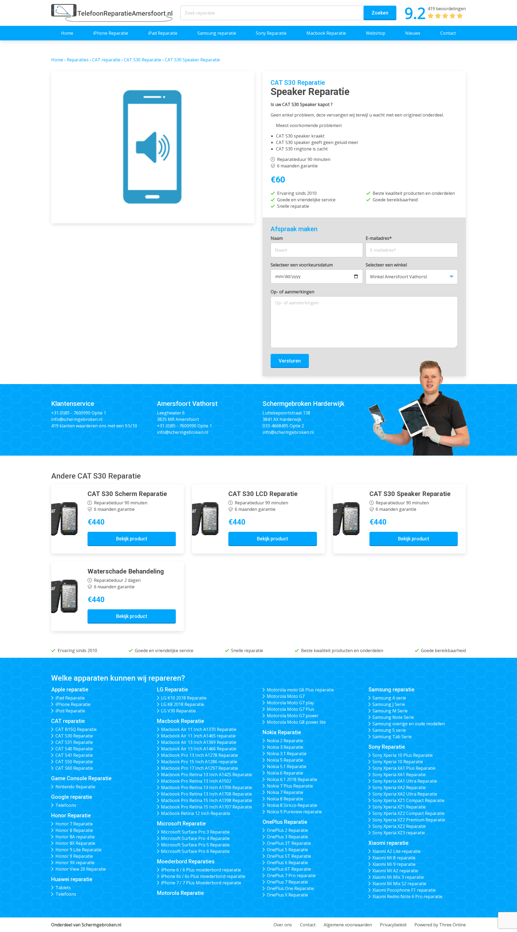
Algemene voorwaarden (348, 925)
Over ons (283, 925)
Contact (448, 33)
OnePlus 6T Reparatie (289, 869)
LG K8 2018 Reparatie (182, 704)
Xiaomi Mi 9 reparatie (393, 864)
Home (67, 33)
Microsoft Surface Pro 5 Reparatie (195, 845)
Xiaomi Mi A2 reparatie (395, 871)
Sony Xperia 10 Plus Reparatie (402, 755)
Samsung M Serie (390, 711)
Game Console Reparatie (81, 778)
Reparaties (78, 60)
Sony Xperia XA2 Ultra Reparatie (404, 794)
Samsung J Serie (388, 704)
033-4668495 (275, 426)
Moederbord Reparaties (186, 861)
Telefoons (65, 805)
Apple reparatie (69, 689)
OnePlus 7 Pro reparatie (291, 875)
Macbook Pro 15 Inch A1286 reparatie (199, 762)
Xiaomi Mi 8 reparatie (393, 858)
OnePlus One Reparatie (290, 888)
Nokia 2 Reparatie (285, 741)
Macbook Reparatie (326, 33)
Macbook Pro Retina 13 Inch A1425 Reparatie (206, 775)
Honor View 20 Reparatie (80, 869)
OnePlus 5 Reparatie (287, 850)
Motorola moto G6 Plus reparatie (300, 690)
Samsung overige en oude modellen (408, 724)
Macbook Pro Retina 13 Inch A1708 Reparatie (206, 794)
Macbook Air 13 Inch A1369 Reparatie (198, 742)
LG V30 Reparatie (178, 711)
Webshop (375, 33)
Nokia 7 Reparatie (285, 792)
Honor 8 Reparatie (74, 830)
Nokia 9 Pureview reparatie (294, 812)
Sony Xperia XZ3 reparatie (398, 833)
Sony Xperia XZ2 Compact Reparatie (408, 813)
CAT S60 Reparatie (74, 768)
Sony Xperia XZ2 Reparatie (399, 826)
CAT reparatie (106, 60)
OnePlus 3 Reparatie (287, 837)
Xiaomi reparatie (388, 843)
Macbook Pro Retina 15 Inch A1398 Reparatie (206, 800)
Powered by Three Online (440, 925)
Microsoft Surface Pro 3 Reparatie (195, 832)
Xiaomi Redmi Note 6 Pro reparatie (407, 896)
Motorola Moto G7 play (290, 703)
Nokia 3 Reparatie (285, 747)
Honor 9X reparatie (75, 863)
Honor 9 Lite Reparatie (78, 850)
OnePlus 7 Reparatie (287, 882)
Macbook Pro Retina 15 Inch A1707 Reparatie (206, 807)
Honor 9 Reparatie (74, 856)
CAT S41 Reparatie (74, 755)
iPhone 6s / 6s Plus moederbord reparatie (203, 876)
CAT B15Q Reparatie (76, 729)
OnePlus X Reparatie (287, 895)
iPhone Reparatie (110, 33)
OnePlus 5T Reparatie (289, 856)
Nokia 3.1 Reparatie (286, 754)
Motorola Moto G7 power (293, 716)
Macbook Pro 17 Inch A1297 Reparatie (199, 768)
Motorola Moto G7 (286, 696)
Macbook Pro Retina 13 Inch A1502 (196, 781)
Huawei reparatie (71, 879)
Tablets (63, 888)
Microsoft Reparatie (181, 823)
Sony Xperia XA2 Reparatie (399, 787)
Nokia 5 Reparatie (285, 760)
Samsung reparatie (216, 33)
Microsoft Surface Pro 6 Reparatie (195, 851)
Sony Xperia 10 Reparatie (397, 762)
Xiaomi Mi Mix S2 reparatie (399, 884)
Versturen (290, 361)
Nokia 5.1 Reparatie (286, 766)
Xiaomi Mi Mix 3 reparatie (398, 877)
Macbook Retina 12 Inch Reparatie (195, 813)
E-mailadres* (379, 238)
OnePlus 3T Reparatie (289, 843)
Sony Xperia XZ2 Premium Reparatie (408, 820)
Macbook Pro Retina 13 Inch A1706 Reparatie (206, 787)
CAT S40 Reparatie (74, 749)
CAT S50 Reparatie (74, 762)
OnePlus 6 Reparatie (287, 863)
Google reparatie (71, 797)
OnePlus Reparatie (285, 822)
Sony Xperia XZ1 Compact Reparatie (408, 800)
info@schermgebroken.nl (76, 419)
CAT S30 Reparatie (142, 60)
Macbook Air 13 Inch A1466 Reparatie (198, 749)
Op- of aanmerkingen (292, 292)
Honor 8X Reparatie (75, 843)
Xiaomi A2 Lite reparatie (396, 851)
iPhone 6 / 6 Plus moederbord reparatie (201, 870)
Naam (277, 238)
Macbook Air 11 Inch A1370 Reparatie (198, 729)
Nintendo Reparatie (75, 787)
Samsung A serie (389, 698)
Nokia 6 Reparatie (285, 773)
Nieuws (412, 33)
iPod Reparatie (70, 711)
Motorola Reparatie (180, 893)
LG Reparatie (172, 689)
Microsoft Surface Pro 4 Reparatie (195, 838)
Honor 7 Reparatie (74, 824)
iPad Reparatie (162, 33)
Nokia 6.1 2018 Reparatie (292, 779)
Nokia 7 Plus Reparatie (290, 786)
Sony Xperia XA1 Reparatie (399, 775)
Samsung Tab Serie (392, 737)
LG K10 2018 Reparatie (184, 698)
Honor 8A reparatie (75, 837)
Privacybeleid (393, 925)
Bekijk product (131, 538)
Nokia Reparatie (282, 732)
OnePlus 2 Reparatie (287, 830)
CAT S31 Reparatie (74, 742)
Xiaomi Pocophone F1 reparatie (404, 890)
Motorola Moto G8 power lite (296, 722)
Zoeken (380, 13)
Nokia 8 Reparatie (285, 799)
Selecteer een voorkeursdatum (302, 265)
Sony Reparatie (271, 33)
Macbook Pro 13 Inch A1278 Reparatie (199, 755)
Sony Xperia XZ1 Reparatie (399, 807)
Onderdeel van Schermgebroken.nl (86, 925)
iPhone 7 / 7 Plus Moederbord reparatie (201, 883)
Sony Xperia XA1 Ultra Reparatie (404, 781)
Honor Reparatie (71, 815)
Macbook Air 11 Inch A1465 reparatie (198, 736)
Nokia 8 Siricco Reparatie (292, 805)
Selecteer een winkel (386, 265)
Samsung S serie (389, 730)
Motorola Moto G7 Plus (290, 709)
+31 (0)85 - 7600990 (70, 413)
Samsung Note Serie (393, 717)
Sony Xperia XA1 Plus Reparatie (403, 768)
